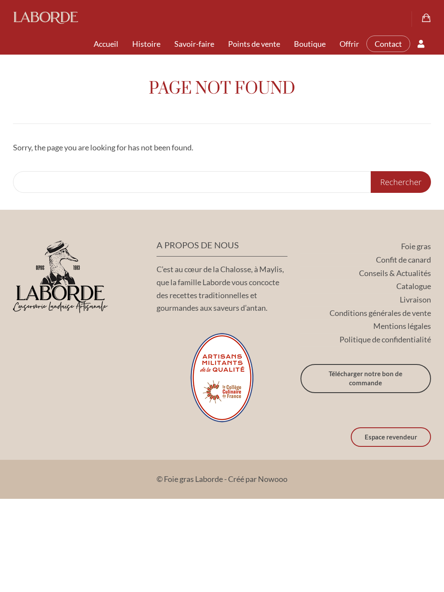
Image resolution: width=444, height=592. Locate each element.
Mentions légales (402, 326)
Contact (388, 43)
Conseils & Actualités (395, 273)
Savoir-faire (194, 44)
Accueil (106, 44)
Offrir (349, 44)
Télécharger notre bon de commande (365, 378)
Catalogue (413, 286)
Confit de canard (403, 259)
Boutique (310, 44)
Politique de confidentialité (385, 339)
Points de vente (254, 44)
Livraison (415, 299)
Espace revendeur (391, 437)
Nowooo (272, 479)
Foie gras (416, 246)
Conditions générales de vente (380, 313)
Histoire (146, 44)
